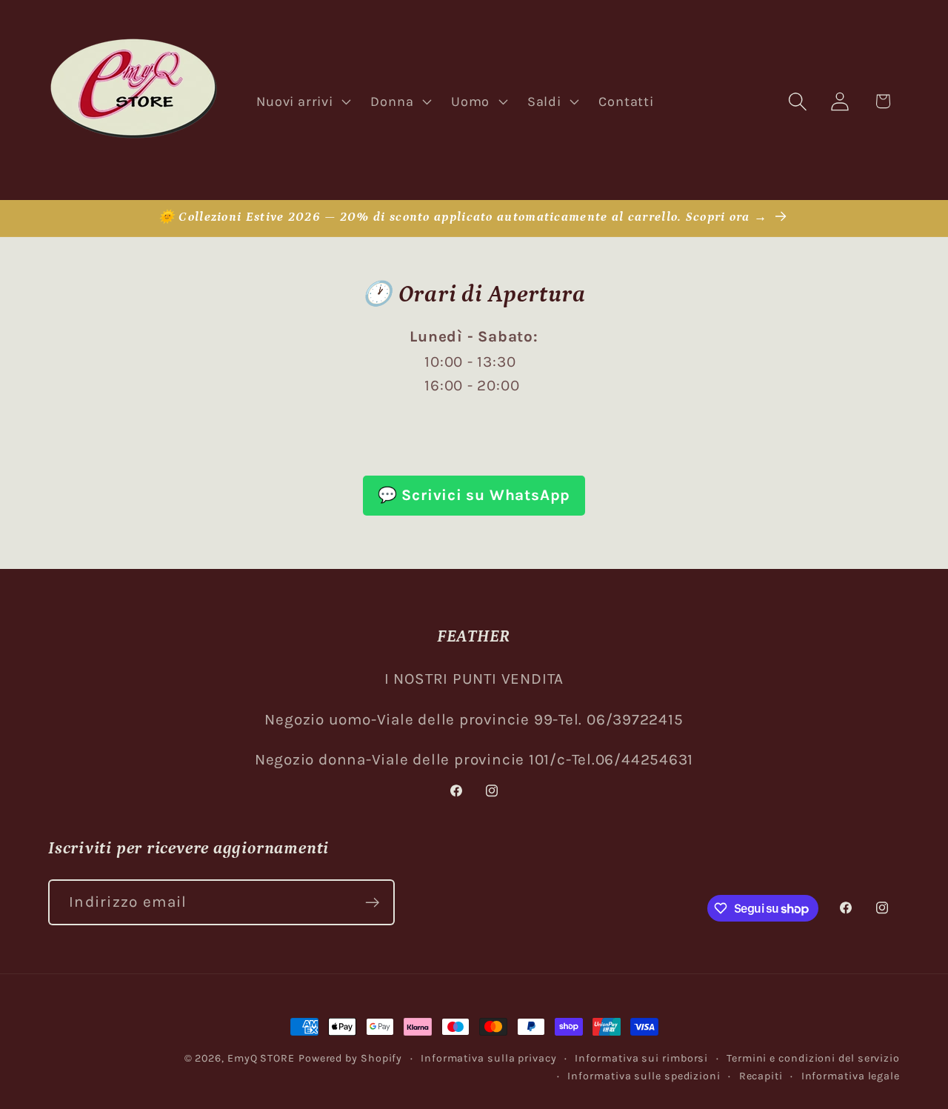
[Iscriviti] (372, 902)
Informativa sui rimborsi (641, 1058)
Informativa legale (850, 1076)
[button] (302, 101)
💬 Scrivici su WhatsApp (474, 495)
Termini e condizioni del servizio (813, 1058)
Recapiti (761, 1076)
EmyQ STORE (261, 1058)
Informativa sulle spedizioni (643, 1076)
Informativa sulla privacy (489, 1058)
